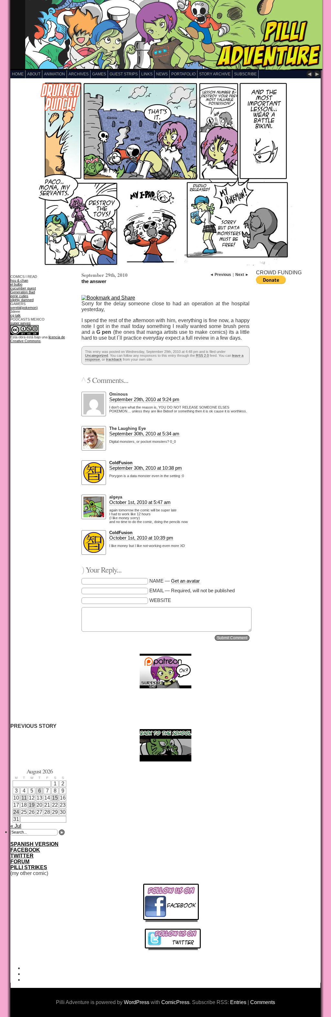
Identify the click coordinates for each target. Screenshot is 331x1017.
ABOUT (33, 74)
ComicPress (175, 1002)
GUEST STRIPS (124, 74)
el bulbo (16, 284)
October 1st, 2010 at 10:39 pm (141, 538)
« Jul (15, 826)
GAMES (99, 74)
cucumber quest (23, 288)
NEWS (162, 74)
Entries (238, 1002)
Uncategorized (96, 355)
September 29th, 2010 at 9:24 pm (144, 399)
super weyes (20, 323)
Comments (262, 1002)
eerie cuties (19, 296)
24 (16, 812)
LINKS (147, 74)
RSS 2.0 (202, 355)
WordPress (136, 1002)
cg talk (15, 315)
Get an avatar (185, 581)
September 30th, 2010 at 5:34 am (144, 433)
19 (32, 805)
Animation (54, 74)
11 (24, 798)
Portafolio (183, 74)
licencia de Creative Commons (37, 339)
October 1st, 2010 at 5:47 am (140, 502)
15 (55, 798)
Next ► (242, 274)
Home (18, 74)
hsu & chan (19, 280)
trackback (114, 359)
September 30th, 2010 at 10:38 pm (145, 468)
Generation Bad (22, 292)
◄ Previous (220, 274)
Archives (79, 74)
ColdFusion (121, 462)
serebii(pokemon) (24, 308)
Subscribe (245, 74)
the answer (93, 281)
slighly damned (22, 300)
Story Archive (214, 74)
